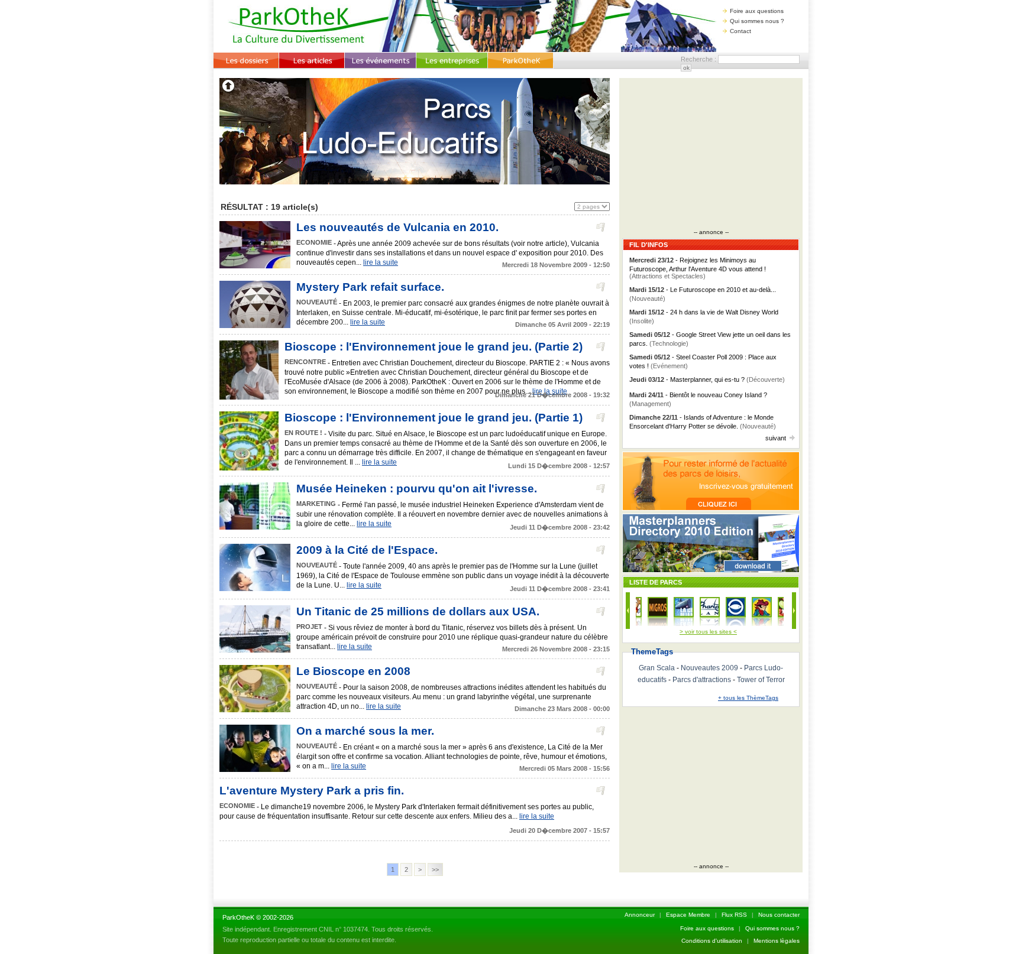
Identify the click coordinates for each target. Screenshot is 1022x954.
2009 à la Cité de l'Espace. (367, 550)
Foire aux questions (757, 11)
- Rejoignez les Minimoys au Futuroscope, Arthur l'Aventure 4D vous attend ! (697, 268)
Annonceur (640, 914)
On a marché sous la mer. (365, 731)
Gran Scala (657, 668)
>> (435, 869)
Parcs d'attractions (701, 680)
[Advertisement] (711, 155)
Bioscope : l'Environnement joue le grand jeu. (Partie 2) (433, 346)
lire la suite (380, 262)
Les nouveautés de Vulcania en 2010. (397, 227)
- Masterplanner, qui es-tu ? (707, 379)
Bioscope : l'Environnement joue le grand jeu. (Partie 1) (433, 417)
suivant (775, 438)
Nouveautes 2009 (709, 668)
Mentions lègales (776, 940)
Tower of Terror (761, 680)
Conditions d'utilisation (711, 940)
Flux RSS (734, 914)
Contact (740, 31)
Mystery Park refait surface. (370, 287)
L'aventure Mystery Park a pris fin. (311, 790)
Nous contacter (779, 914)
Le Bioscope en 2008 (353, 671)
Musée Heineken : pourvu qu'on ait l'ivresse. (416, 488)
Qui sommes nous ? (757, 21)
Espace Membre (688, 914)
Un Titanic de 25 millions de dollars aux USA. (417, 611)
